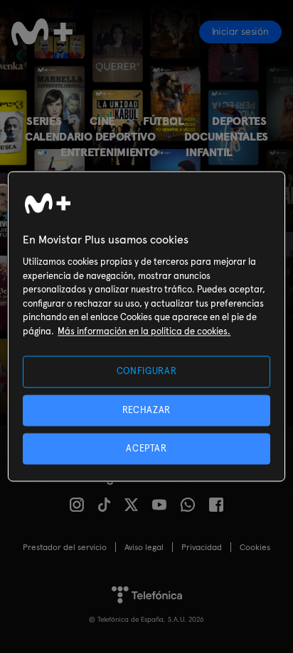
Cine (102, 121)
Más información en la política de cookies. (144, 331)
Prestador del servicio (65, 547)
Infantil (209, 152)
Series (43, 121)
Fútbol (163, 121)
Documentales (226, 136)
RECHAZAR (146, 410)
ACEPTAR (146, 448)
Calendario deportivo (90, 136)
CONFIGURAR (147, 371)
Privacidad (201, 547)
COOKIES (255, 547)
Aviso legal (144, 547)
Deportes (239, 121)
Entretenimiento (108, 152)
